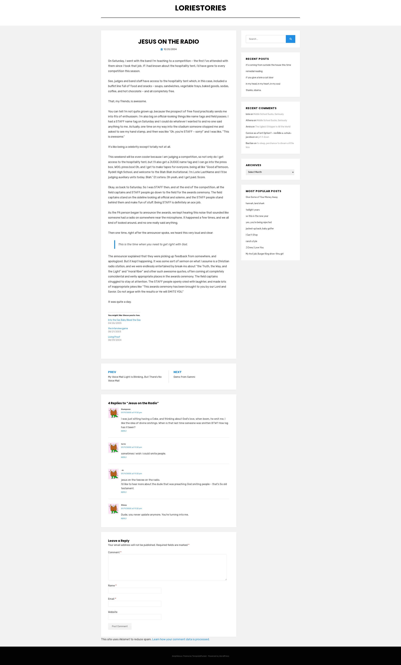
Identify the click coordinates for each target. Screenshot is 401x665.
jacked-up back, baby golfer (260, 228)
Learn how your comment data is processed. (181, 639)
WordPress (224, 656)
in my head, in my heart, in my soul (263, 83)
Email (112, 598)
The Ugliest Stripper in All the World (272, 126)
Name (112, 585)
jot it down (263, 137)
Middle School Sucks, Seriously (268, 114)
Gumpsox (125, 409)
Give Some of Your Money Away (262, 197)
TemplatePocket (199, 656)
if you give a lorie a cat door (259, 77)
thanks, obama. (253, 90)
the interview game (118, 328)
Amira (249, 126)
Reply (124, 431)
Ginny (124, 505)
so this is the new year (257, 216)
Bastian (250, 143)
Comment (114, 552)
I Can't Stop (252, 235)
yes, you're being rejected (259, 222)
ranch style (251, 241)
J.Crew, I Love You (255, 247)
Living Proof (114, 337)
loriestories (200, 8)
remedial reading (254, 71)
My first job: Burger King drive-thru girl (265, 254)
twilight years (253, 210)
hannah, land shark (255, 203)
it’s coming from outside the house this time (268, 65)
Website (112, 612)
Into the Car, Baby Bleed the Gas (124, 320)
